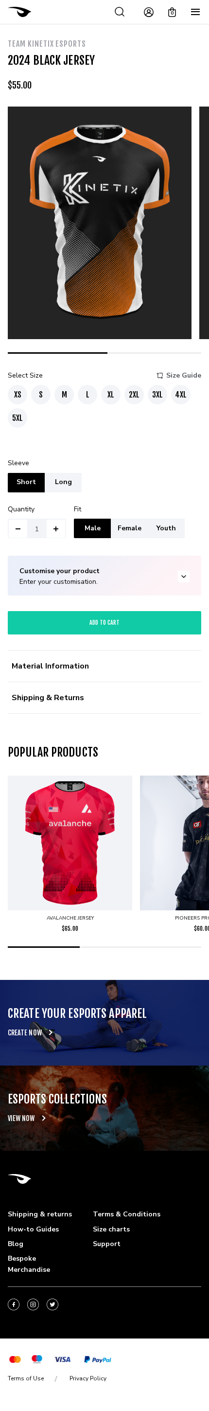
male (93, 528)
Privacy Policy (88, 1378)
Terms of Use (26, 1378)
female (129, 528)
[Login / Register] (149, 12)
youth (166, 528)
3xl (157, 394)
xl (110, 394)
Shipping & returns (40, 1214)
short (26, 482)
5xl (17, 418)
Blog (15, 1243)
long (63, 482)
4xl (181, 394)
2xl (134, 394)
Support (107, 1243)
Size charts (111, 1229)
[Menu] (195, 12)
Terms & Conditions (126, 1214)
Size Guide (183, 375)
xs (17, 394)
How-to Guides (33, 1229)
